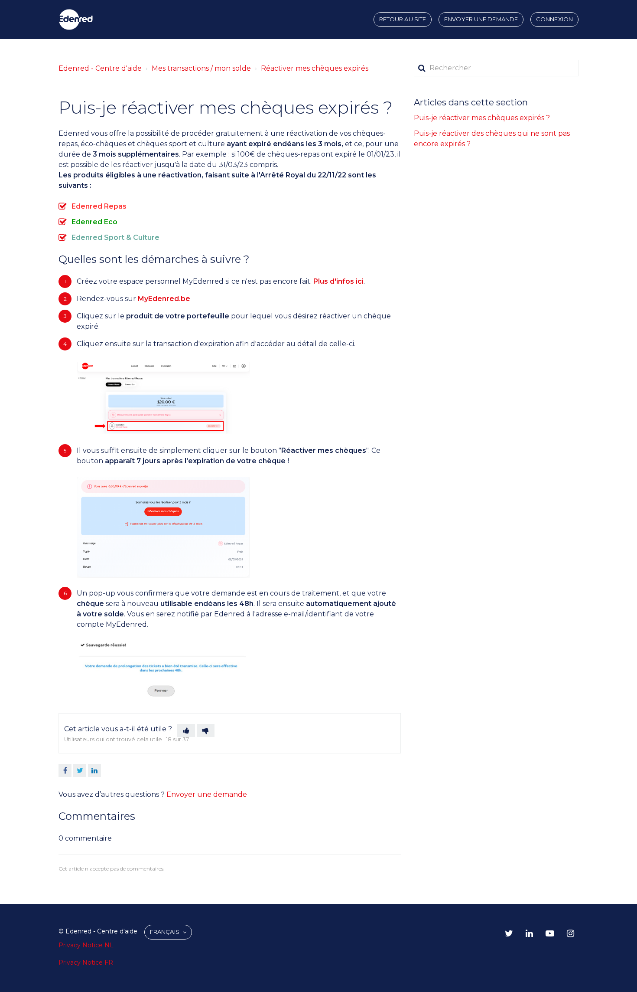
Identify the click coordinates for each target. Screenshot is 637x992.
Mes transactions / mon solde (201, 68)
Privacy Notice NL (86, 945)
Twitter (79, 770)
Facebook (65, 770)
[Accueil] (75, 19)
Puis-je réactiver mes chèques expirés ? (482, 118)
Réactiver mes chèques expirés (314, 68)
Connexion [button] (554, 19)
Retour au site (402, 19)
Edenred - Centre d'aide (100, 68)
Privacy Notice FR (85, 962)
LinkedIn (94, 770)
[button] (186, 730)
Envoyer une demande (481, 19)
